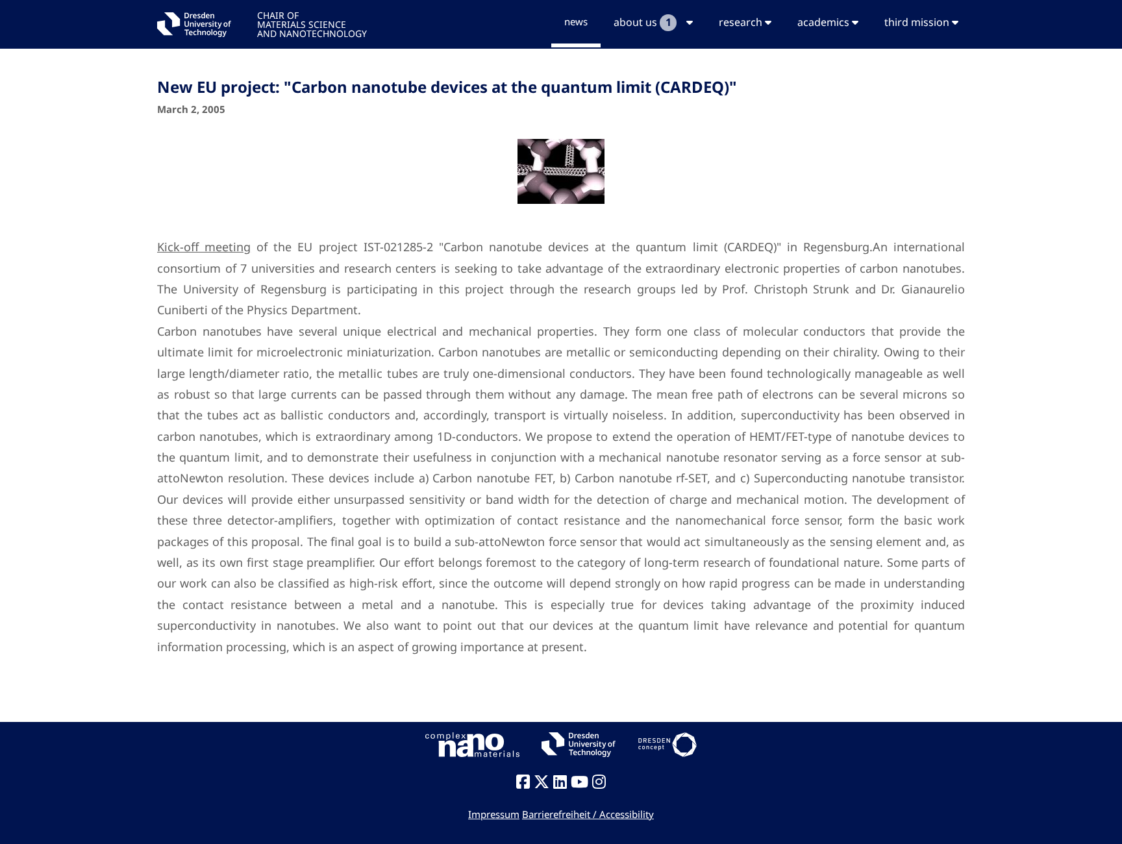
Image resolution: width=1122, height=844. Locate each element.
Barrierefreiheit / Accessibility (588, 814)
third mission (918, 22)
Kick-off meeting (204, 246)
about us (642, 22)
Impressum (493, 814)
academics (824, 22)
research (742, 22)
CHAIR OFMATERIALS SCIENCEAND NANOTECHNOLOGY (312, 23)
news (576, 21)
